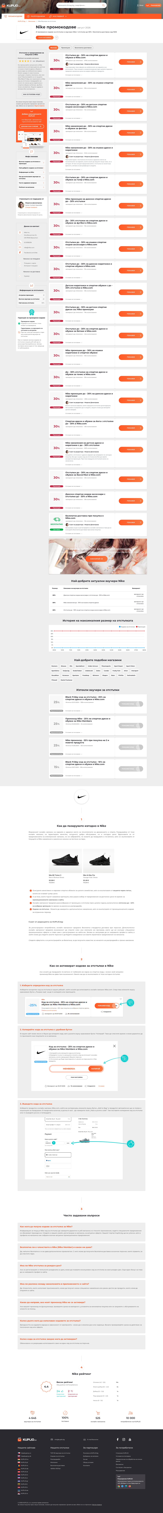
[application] (98, 638)
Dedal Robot (77, 671)
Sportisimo (55, 671)
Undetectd (89, 671)
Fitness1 (54, 680)
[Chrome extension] (119, 1486)
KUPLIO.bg (21, 21)
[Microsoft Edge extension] (126, 1486)
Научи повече (39, 106)
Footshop (85, 675)
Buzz (113, 675)
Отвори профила (31, 207)
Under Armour (93, 666)
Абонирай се (96, 559)
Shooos (63, 666)
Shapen (105, 675)
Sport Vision (130, 666)
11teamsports (106, 666)
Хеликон (65, 675)
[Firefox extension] (130, 1486)
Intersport (134, 671)
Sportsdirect (80, 666)
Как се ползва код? (31, 94)
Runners (54, 666)
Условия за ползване (73, 75)
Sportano (76, 675)
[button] (127, 627)
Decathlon (55, 675)
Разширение (120, 1470)
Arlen (126, 671)
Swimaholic (131, 675)
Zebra (98, 671)
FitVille (121, 675)
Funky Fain (116, 671)
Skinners (96, 675)
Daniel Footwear (66, 680)
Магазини (31, 21)
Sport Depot (118, 666)
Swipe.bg (66, 671)
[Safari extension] (122, 1486)
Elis (71, 666)
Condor (106, 671)
